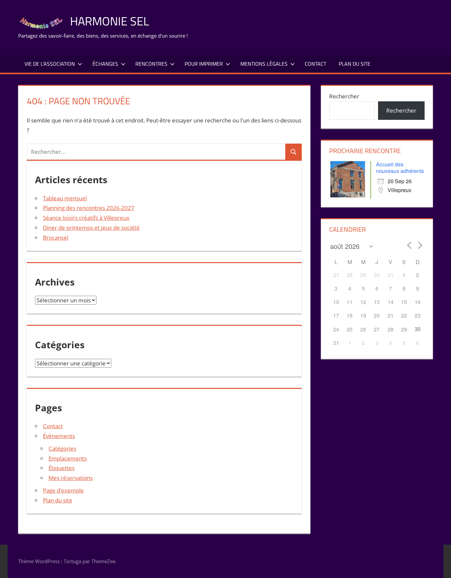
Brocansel (55, 237)
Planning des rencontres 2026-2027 (88, 208)
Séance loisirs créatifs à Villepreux (86, 217)
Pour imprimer (204, 64)
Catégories (62, 448)
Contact (315, 64)
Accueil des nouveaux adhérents (400, 167)
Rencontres (151, 64)
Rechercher (344, 96)
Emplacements (68, 458)
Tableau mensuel (65, 198)
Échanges (105, 64)
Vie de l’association (49, 64)
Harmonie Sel (109, 21)
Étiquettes (62, 468)
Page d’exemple (63, 490)
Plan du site (354, 64)
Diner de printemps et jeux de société (91, 227)
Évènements (59, 436)
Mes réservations (71, 478)
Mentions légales (264, 64)
